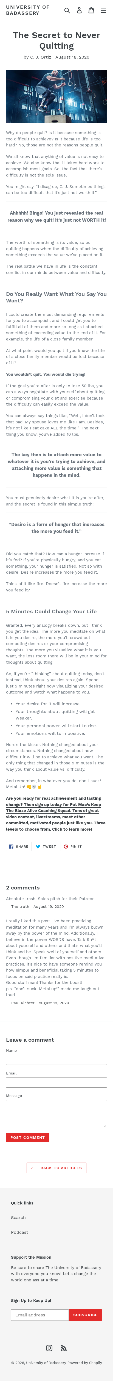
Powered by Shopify (84, 1363)
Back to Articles (60, 1168)
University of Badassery (28, 10)
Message (14, 1095)
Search (18, 1217)
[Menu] (103, 10)
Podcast (19, 1232)
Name (11, 1050)
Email (11, 1073)
